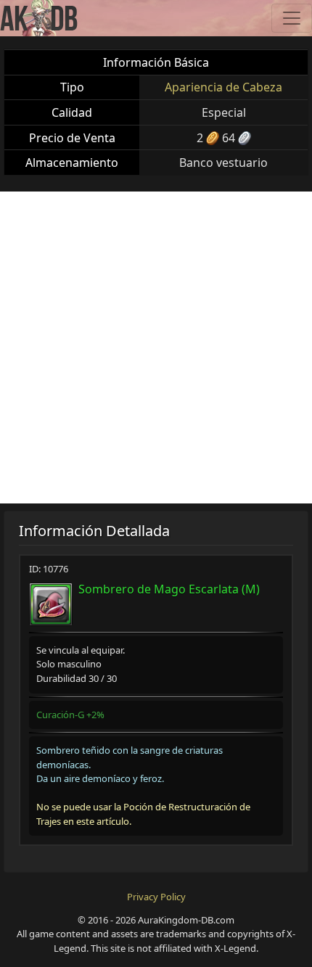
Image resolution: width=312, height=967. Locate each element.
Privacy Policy (156, 896)
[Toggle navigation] (291, 18)
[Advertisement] (156, 347)
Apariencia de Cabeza (223, 87)
